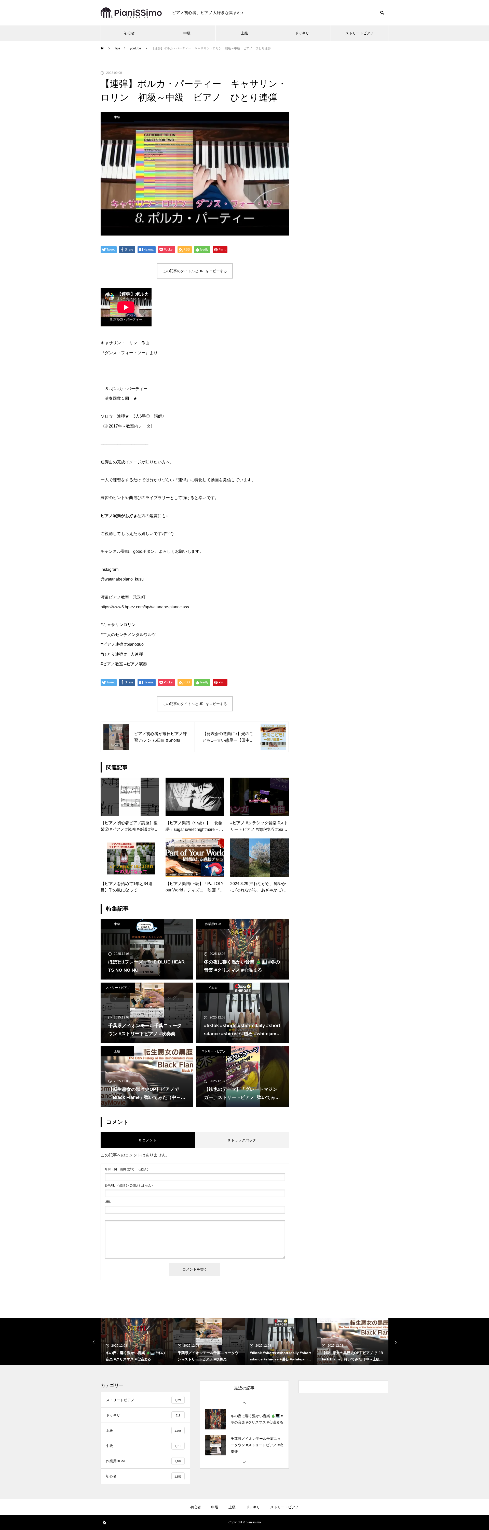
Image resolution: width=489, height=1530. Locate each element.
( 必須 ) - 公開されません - (129, 1185)
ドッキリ (302, 33)
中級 (187, 33)
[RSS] (104, 1522)
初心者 (129, 33)
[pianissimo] (131, 12)
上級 (244, 33)
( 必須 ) (126, 1169)
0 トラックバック (242, 1140)
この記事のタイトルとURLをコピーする (195, 271)
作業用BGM (213, 924)
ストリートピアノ (359, 33)
